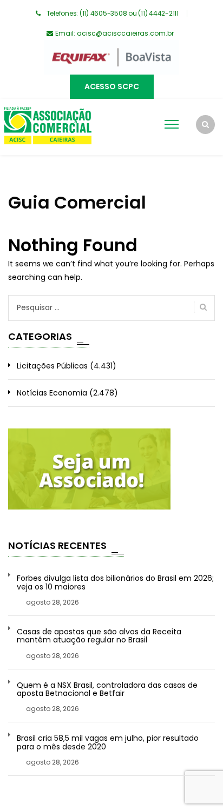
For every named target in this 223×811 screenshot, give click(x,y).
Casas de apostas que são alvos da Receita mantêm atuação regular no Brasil (99, 636)
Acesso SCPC (111, 86)
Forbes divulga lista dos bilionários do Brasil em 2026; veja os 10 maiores (115, 582)
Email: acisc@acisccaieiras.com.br (114, 33)
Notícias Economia (52, 392)
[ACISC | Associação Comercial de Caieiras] (47, 127)
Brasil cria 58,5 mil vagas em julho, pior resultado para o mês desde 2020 (108, 742)
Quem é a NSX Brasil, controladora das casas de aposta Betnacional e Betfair (107, 689)
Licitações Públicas (52, 365)
